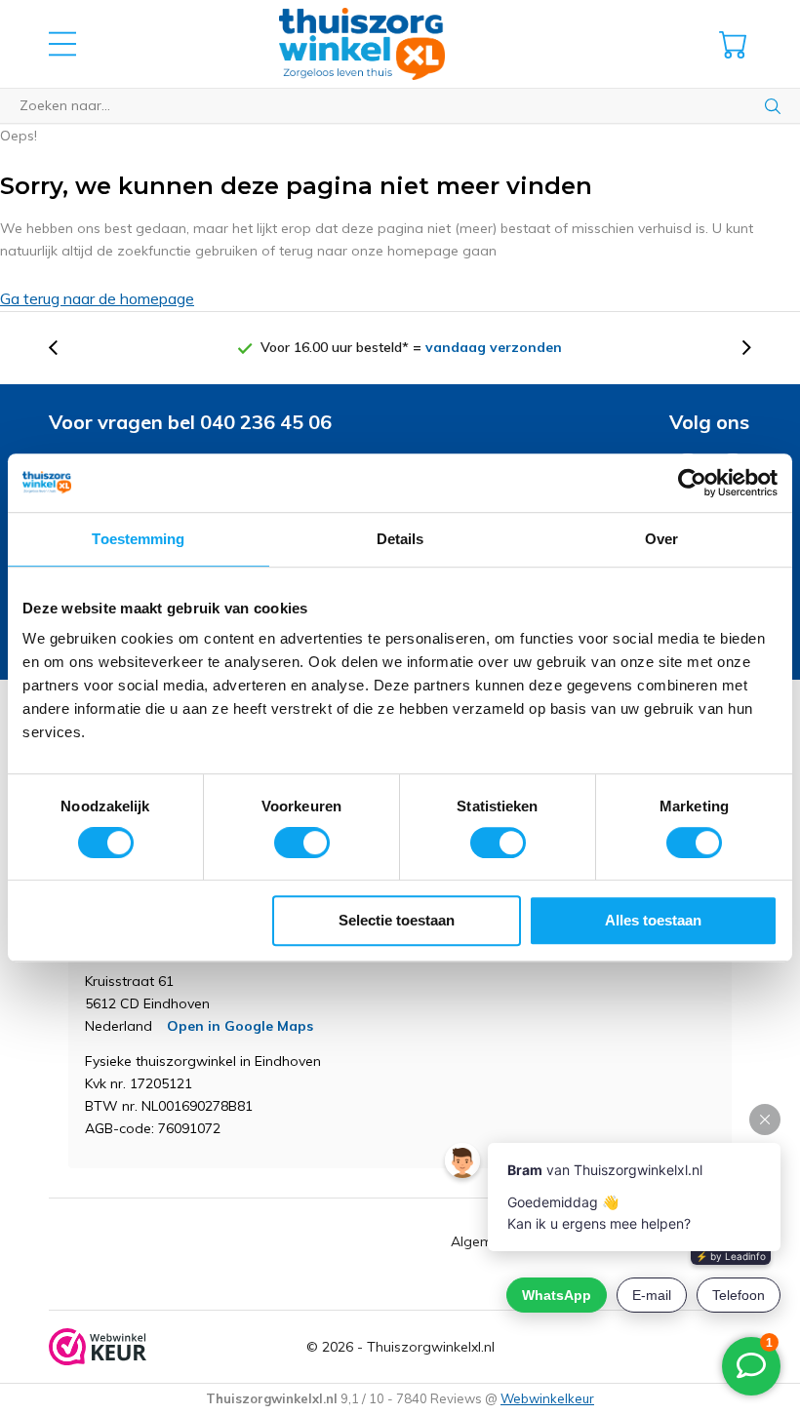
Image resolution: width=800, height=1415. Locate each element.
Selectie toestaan (397, 920)
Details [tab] (400, 539)
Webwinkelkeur (547, 1398)
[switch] (302, 842)
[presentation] (63, 347)
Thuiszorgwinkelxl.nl (431, 1347)
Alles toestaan (653, 920)
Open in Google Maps (240, 1026)
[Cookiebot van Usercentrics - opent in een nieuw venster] (692, 482)
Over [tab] (661, 539)
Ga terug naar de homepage (97, 298)
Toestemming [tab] (138, 539)
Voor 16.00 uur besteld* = (411, 347)
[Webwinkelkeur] (97, 1346)
